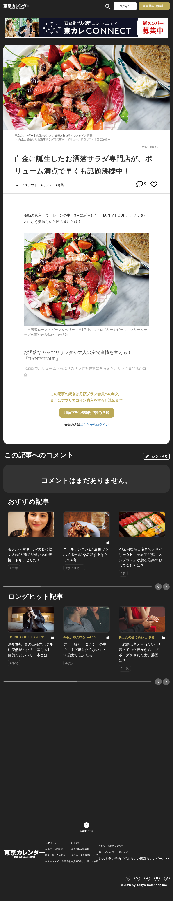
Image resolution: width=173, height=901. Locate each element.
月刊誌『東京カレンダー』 (112, 846)
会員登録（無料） (154, 6)
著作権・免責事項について (84, 855)
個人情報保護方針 (80, 849)
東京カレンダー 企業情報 (58, 861)
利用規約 (75, 843)
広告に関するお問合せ (56, 855)
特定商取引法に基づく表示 (84, 861)
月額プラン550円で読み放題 (86, 412)
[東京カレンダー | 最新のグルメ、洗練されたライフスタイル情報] (16, 6)
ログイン (125, 6)
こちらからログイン (94, 424)
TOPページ (51, 843)
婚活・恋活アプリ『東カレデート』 (117, 852)
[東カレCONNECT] (86, 28)
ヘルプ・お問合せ (54, 849)
